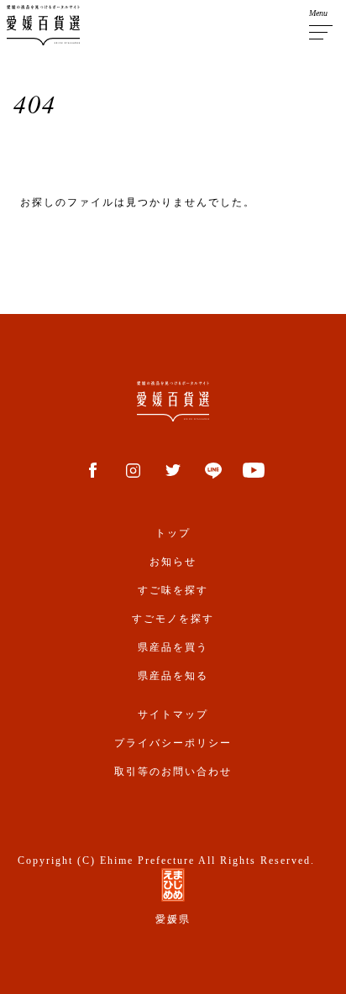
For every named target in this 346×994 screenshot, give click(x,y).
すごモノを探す (173, 619)
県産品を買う (173, 647)
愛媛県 (173, 919)
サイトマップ (173, 714)
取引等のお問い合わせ (173, 771)
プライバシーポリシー (173, 743)
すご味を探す (173, 590)
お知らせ (173, 562)
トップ (173, 533)
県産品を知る (173, 676)
